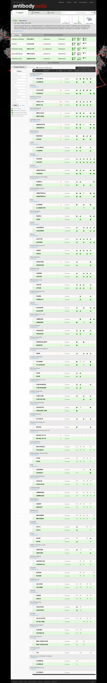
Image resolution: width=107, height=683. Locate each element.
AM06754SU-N (40, 170)
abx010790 (39, 311)
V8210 (38, 219)
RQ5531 (38, 216)
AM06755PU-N (40, 196)
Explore (20, 13)
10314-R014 (40, 607)
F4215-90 (39, 481)
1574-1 (38, 530)
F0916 (38, 461)
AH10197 (39, 162)
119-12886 (39, 587)
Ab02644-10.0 (40, 561)
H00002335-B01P (41, 342)
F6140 (38, 458)
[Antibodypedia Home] (31, 7)
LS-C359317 (40, 147)
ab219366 (39, 242)
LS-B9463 (39, 150)
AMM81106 (39, 319)
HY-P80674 (39, 672)
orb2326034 (40, 227)
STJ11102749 (40, 365)
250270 (38, 598)
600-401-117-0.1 (41, 435)
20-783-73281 (40, 621)
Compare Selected (19, 67)
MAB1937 (39, 507)
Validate (37, 12)
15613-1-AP (30, 49)
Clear (23, 105)
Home (14, 2)
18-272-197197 (40, 618)
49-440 (38, 538)
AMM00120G (40, 495)
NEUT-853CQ (40, 446)
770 (37, 652)
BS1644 (38, 427)
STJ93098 (39, 361)
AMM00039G (40, 492)
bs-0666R (39, 204)
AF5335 (38, 288)
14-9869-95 (39, 82)
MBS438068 (40, 515)
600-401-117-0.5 (41, 438)
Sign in (92, 2)
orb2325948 (40, 231)
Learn (52, 12)
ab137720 (39, 239)
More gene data (17, 31)
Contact (69, 2)
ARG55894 (39, 469)
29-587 (38, 541)
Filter (15, 105)
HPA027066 (40, 262)
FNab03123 (39, 330)
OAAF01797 (40, 407)
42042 (38, 376)
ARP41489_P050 (41, 410)
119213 (38, 253)
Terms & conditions (32, 681)
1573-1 (38, 527)
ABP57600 (39, 553)
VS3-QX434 (39, 450)
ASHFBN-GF (40, 633)
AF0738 (38, 284)
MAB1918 (39, 136)
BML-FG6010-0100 (42, 641)
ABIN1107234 (31, 58)
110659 (38, 250)
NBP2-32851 (40, 116)
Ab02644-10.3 (40, 564)
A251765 (39, 276)
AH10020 (39, 159)
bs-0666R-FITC (41, 208)
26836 (38, 353)
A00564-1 (39, 181)
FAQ (75, 2)
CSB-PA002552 (41, 384)
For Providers (83, 2)
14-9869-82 (39, 664)
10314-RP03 (40, 610)
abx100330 (39, 307)
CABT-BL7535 (40, 399)
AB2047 (38, 504)
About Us (61, 2)
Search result (19, 2)
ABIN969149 (40, 127)
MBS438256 (40, 518)
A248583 (39, 273)
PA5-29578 (30, 39)
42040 (38, 373)
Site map (40, 681)
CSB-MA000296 (41, 387)
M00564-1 (39, 185)
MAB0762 (39, 345)
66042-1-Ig (39, 105)
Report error (54, 681)
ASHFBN (39, 630)
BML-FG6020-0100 (42, 644)
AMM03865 (39, 322)
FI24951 (38, 296)
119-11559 (39, 584)
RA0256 (38, 576)
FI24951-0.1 (39, 299)
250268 (38, 595)
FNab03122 (39, 334)
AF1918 (38, 139)
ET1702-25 (39, 419)
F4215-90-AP (40, 484)
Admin (92, 681)
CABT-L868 (40, 396)
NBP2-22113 (31, 53)
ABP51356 (39, 549)
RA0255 (38, 572)
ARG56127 (39, 473)
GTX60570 (39, 93)
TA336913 (39, 173)
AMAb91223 (40, 265)
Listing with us (47, 681)
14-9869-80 (39, 661)
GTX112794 (30, 44)
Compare (16, 35)
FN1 (24, 2)
